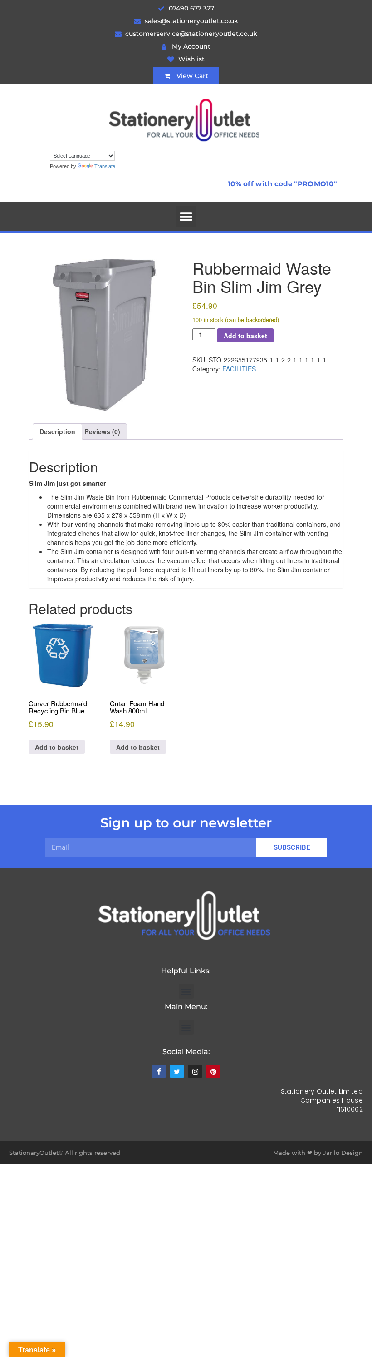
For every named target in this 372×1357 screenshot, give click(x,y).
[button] (186, 216)
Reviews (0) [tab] (102, 431)
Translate (104, 166)
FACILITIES (239, 368)
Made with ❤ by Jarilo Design (318, 1152)
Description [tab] (57, 431)
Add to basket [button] (56, 747)
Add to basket (245, 335)
